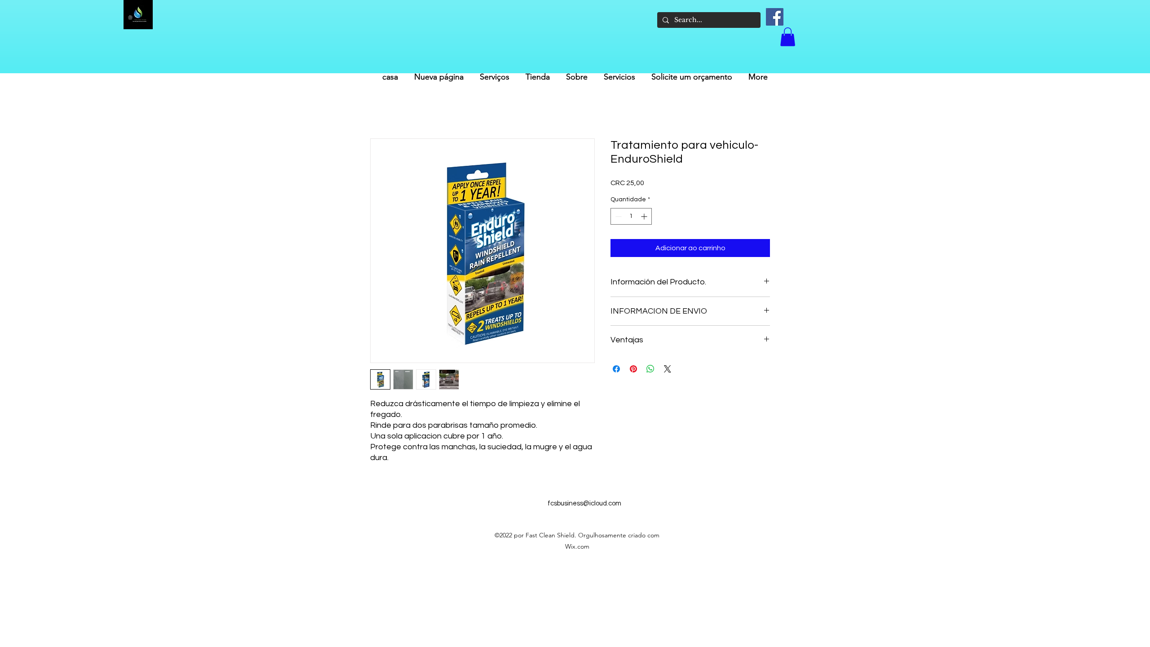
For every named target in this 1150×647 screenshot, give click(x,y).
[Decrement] (617, 216)
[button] (788, 36)
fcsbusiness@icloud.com (584, 503)
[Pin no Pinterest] (633, 368)
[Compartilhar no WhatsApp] (650, 368)
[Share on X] (667, 368)
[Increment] (644, 216)
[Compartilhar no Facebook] (616, 368)
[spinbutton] (631, 216)
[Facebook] (774, 17)
